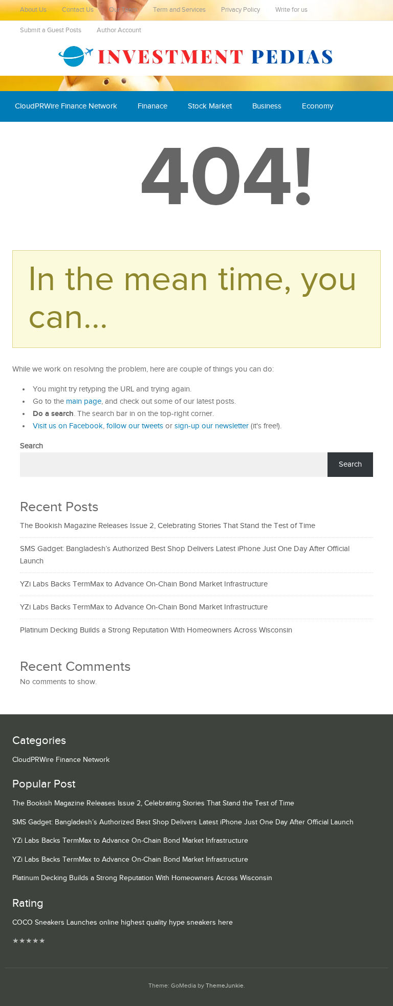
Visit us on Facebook (68, 426)
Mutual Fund (109, 137)
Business (266, 106)
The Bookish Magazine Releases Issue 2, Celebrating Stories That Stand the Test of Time (167, 525)
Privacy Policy (240, 10)
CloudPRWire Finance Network (66, 106)
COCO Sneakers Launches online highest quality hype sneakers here (122, 922)
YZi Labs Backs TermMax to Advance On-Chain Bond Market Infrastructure (144, 584)
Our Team (123, 10)
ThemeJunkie (225, 986)
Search (31, 446)
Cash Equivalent (41, 137)
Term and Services (179, 10)
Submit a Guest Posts (50, 30)
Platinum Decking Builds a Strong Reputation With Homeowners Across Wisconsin (156, 630)
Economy (317, 106)
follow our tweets (134, 426)
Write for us (291, 10)
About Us (33, 10)
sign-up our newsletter (211, 426)
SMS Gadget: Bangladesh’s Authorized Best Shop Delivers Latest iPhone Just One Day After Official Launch (183, 822)
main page (83, 401)
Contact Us (78, 10)
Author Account (119, 30)
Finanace (152, 106)
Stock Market (210, 106)
